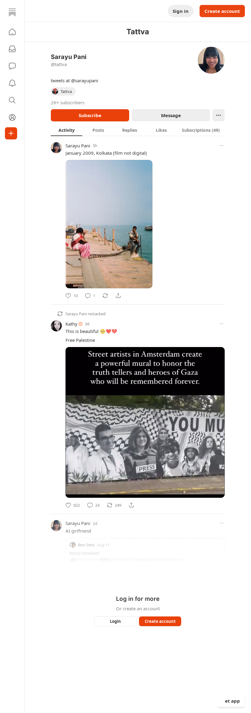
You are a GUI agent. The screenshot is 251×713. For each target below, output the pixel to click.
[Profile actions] (218, 115)
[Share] (118, 296)
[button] (12, 31)
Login (115, 621)
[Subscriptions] (12, 49)
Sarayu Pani (78, 145)
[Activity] (12, 83)
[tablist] (138, 130)
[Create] (11, 133)
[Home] (12, 12)
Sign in (181, 11)
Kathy (71, 324)
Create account (222, 11)
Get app (231, 701)
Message (171, 115)
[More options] (222, 145)
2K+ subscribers (67, 102)
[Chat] (12, 66)
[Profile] (12, 117)
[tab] (66, 130)
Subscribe (90, 115)
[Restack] (105, 296)
